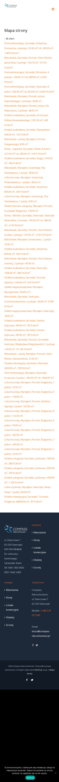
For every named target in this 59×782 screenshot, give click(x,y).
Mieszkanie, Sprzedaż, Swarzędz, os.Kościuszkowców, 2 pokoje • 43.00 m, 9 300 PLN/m (29, 301)
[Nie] (55, 773)
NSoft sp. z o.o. (41, 670)
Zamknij (30, 778)
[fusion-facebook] (33, 645)
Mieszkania (40, 532)
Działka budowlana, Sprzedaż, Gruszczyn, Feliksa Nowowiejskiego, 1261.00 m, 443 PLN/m (26, 120)
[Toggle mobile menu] (53, 9)
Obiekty (38, 560)
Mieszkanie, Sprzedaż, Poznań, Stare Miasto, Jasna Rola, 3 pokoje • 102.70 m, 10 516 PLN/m (28, 62)
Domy (37, 540)
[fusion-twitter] (37, 645)
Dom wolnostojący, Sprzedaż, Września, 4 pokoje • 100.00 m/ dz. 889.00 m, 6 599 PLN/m (26, 77)
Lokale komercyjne (40, 550)
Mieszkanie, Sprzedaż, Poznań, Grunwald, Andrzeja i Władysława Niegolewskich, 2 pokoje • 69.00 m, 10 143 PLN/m (29, 344)
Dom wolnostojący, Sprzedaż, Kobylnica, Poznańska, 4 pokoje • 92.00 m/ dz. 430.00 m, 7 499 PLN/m (29, 48)
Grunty (37, 567)
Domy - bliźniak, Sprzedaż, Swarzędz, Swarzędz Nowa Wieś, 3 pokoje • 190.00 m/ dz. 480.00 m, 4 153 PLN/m (29, 220)
